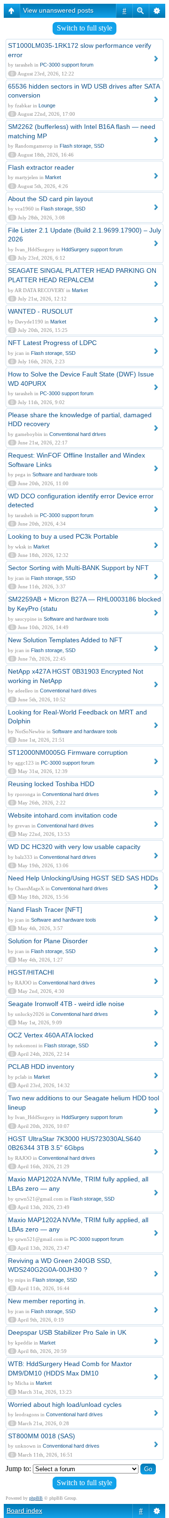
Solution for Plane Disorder (48, 941)
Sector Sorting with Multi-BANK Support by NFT (78, 567)
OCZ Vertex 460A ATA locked (50, 1035)
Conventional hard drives (77, 434)
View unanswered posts (58, 10)
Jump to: (18, 1469)
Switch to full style (84, 28)
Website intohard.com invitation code (62, 815)
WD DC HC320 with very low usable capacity (74, 846)
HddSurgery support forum (92, 249)
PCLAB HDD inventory (41, 1066)
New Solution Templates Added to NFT (65, 640)
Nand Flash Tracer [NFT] (45, 909)
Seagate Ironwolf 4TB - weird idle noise (66, 1003)
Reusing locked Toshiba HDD (51, 784)
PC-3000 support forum (66, 65)
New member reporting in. (46, 1301)
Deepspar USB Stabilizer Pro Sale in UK (67, 1332)
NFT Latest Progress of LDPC (52, 342)
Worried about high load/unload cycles (65, 1404)
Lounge (46, 105)
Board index (24, 1510)
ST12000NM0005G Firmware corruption (68, 752)
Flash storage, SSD (82, 146)
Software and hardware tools (65, 474)
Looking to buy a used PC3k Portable (63, 536)
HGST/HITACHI (31, 972)
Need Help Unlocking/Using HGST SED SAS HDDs (83, 878)
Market (53, 177)
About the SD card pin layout (50, 199)
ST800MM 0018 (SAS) (41, 1436)
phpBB (36, 1498)
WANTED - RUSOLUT (40, 311)
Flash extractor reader (41, 167)
